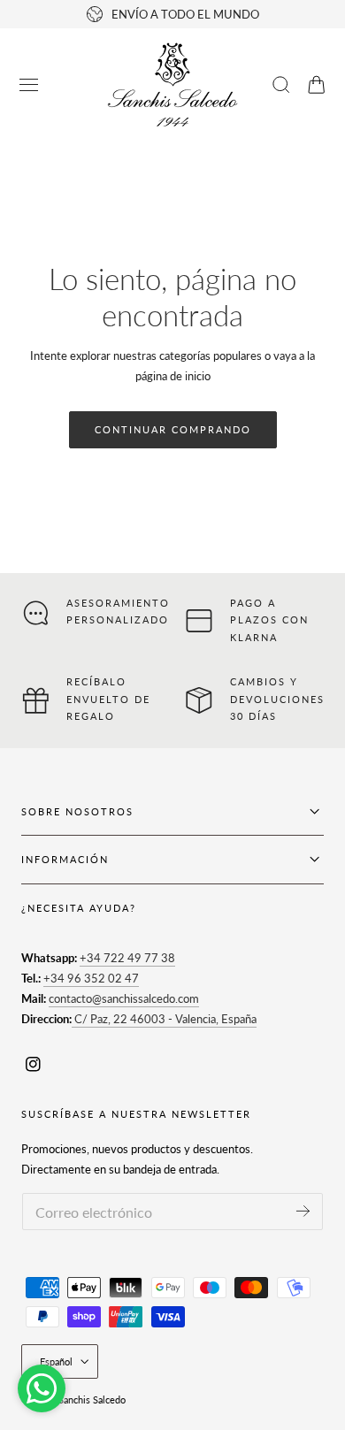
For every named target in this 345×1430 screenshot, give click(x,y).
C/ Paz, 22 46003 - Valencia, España (164, 1019)
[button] (29, 85)
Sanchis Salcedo (92, 1399)
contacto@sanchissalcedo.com (124, 998)
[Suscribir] (303, 1210)
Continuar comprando (173, 429)
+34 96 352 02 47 (91, 978)
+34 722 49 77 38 (127, 958)
